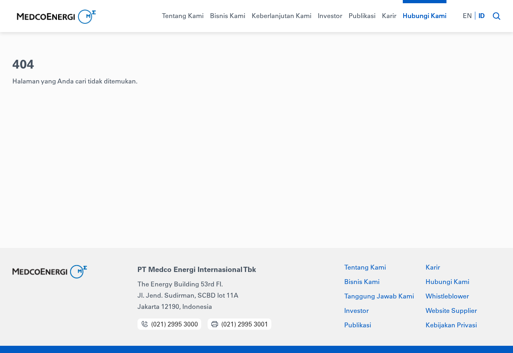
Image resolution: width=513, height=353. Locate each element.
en (467, 16)
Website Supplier (451, 310)
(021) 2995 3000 (174, 324)
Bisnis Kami (362, 282)
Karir (433, 267)
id (482, 16)
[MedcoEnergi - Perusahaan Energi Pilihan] (55, 17)
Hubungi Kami (447, 282)
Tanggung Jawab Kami (379, 296)
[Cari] (496, 16)
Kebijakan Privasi (451, 325)
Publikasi (357, 325)
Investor (356, 310)
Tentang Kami (365, 267)
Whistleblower (447, 296)
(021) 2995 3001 (244, 324)
